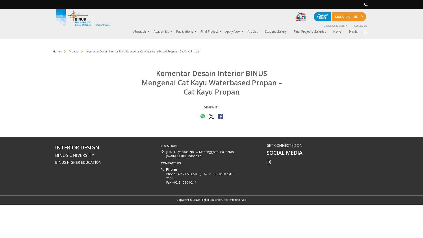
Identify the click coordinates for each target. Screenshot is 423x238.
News (337, 31)
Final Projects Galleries (310, 31)
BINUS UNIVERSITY (335, 26)
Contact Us (360, 26)
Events (353, 31)
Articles (253, 31)
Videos (73, 51)
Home (57, 51)
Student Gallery (276, 31)
